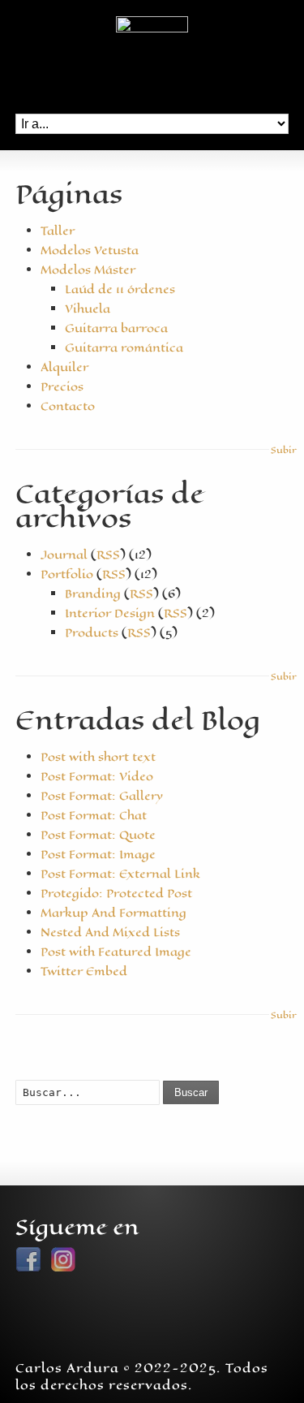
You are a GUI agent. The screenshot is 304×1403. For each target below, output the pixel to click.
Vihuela (87, 308)
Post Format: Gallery (102, 796)
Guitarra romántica (124, 347)
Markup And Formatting (113, 913)
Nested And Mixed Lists (110, 932)
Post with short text (98, 757)
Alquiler (64, 367)
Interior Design (110, 613)
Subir (280, 450)
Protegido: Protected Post (116, 893)
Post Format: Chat (94, 815)
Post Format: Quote (98, 835)
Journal (64, 554)
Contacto (68, 406)
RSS (108, 554)
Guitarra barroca (116, 328)
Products (91, 632)
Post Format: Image (98, 854)
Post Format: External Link (120, 874)
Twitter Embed (84, 971)
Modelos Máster (88, 269)
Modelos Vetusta (90, 250)
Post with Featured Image (116, 952)
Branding (93, 593)
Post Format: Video (97, 776)
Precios (62, 386)
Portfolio (67, 574)
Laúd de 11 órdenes (120, 289)
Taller (58, 231)
